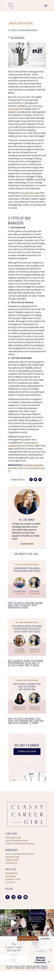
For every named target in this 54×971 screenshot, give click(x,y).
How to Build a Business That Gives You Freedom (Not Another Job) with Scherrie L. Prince (26, 721)
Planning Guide (13, 837)
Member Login (12, 856)
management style (29, 192)
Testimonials (11, 859)
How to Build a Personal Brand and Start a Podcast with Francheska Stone (25, 605)
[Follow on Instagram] (13, 897)
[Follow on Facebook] (7, 897)
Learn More (27, 544)
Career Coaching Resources (19, 843)
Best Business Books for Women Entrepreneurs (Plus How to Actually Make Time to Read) (25, 663)
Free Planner (11, 873)
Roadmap (10, 876)
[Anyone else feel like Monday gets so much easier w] (40, 949)
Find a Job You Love (21, 23)
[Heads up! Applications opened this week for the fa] (40, 922)
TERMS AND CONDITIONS (25, 968)
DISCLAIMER (42, 968)
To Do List (10, 882)
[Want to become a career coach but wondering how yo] (13, 949)
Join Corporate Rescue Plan (19, 853)
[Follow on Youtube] (25, 897)
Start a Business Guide (16, 840)
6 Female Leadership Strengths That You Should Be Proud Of (26, 468)
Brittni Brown (18, 37)
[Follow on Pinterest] (19, 897)
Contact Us (11, 862)
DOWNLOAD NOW (27, 751)
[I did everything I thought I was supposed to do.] (13, 922)
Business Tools (12, 879)
